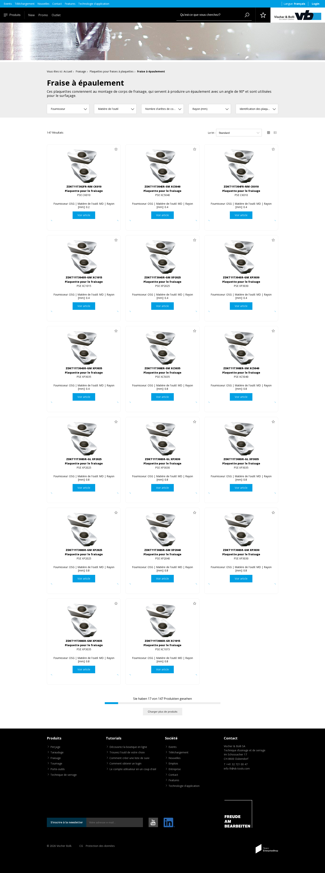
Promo (43, 15)
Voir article (83, 215)
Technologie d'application (93, 3)
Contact (57, 3)
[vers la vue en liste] (275, 132)
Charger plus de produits (162, 711)
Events (8, 3)
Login (315, 3)
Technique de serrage (63, 775)
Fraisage (81, 71)
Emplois (173, 763)
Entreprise (175, 769)
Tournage (56, 763)
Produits (15, 15)
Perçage (55, 747)
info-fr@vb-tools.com (237, 768)
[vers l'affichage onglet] (269, 132)
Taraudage (57, 752)
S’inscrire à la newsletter (67, 822)
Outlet (56, 15)
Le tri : (211, 132)
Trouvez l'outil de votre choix (127, 752)
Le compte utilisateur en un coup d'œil (132, 769)
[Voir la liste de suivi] (262, 15)
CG (81, 846)
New (31, 15)
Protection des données (100, 846)
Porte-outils (57, 769)
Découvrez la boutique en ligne (128, 747)
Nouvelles (43, 3)
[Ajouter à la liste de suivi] (116, 149)
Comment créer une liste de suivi (129, 758)
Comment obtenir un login (125, 763)
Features (70, 3)
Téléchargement (25, 3)
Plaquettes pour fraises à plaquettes (112, 71)
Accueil (68, 71)
